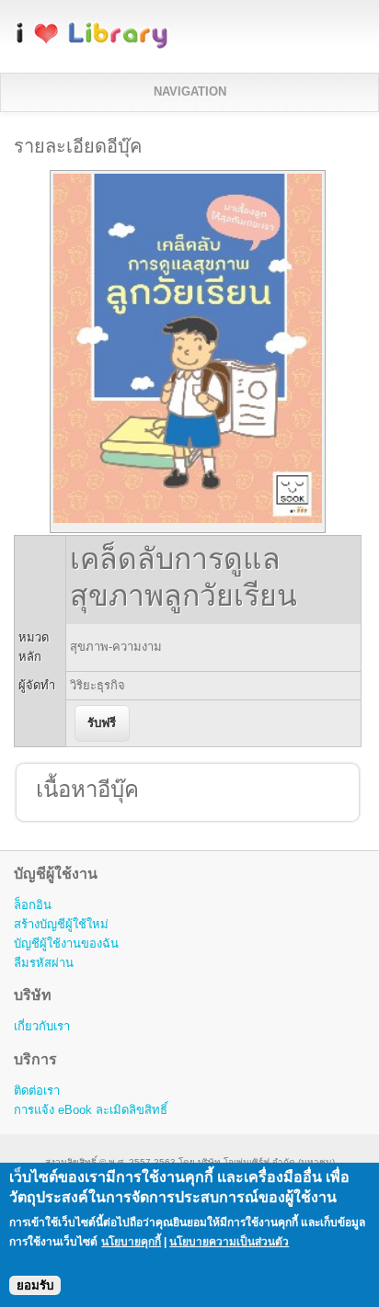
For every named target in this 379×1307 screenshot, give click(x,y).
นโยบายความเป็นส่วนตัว (229, 1241)
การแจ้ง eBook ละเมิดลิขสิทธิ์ (90, 1110)
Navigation (190, 91)
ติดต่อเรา (37, 1090)
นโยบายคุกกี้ (131, 1241)
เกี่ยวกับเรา (42, 1026)
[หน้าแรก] (92, 45)
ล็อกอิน (33, 905)
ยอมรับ (35, 1285)
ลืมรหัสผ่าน (44, 963)
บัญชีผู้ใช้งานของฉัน (66, 943)
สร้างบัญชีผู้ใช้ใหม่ (61, 924)
